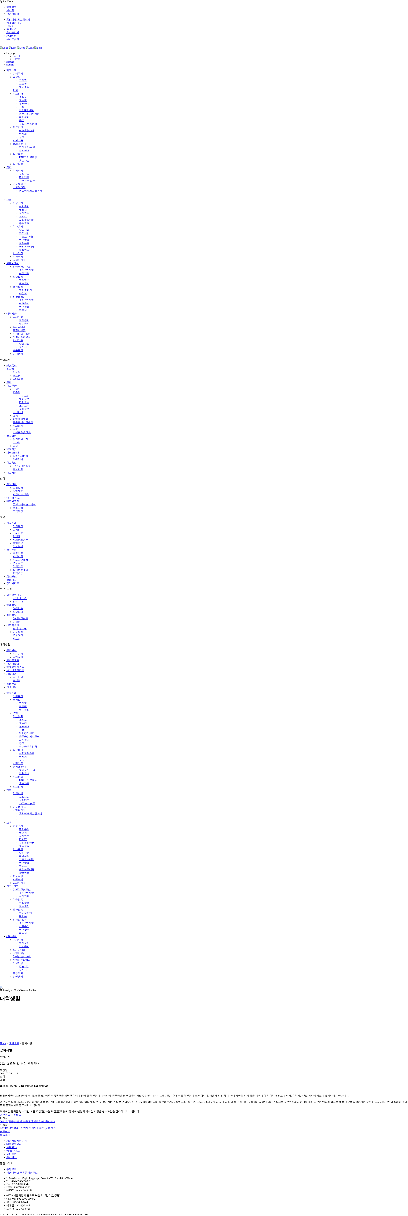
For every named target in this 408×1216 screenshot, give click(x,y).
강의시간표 (12, 583)
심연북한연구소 (15, 595)
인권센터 (11, 687)
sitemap (10, 61)
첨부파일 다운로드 (10, 1114)
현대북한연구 (20, 618)
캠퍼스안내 (12, 452)
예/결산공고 (13, 1150)
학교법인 (11, 435)
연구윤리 (18, 635)
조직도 (16, 389)
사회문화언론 (20, 539)
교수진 (16, 392)
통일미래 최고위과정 (18, 19)
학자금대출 (12, 660)
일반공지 (18, 657)
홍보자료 (18, 469)
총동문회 (11, 683)
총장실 (10, 369)
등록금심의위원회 (23, 422)
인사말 (16, 372)
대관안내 (18, 459)
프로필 (16, 375)
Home (3, 1043)
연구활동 (18, 631)
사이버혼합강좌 (15, 670)
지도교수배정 (20, 559)
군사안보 (18, 533)
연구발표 (18, 563)
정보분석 (18, 546)
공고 (15, 429)
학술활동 (11, 605)
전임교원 (24, 395)
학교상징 (11, 472)
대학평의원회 (20, 419)
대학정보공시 (14, 1144)
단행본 (16, 621)
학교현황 (11, 385)
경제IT (16, 536)
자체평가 (18, 425)
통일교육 (18, 543)
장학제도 (18, 491)
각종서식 (11, 580)
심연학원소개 (20, 439)
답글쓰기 (5, 1131)
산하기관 (18, 601)
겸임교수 (24, 402)
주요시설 (18, 677)
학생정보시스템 (15, 667)
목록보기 (5, 1134)
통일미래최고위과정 (24, 504)
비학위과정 (12, 501)
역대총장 (18, 379)
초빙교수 (24, 405)
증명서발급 (12, 13)
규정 (15, 415)
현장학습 (18, 608)
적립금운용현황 (22, 432)
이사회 (16, 442)
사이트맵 (11, 1154)
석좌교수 (24, 409)
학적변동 (18, 573)
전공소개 (11, 523)
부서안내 (18, 412)
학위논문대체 (20, 569)
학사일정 (11, 576)
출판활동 (11, 615)
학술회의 (18, 611)
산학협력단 (12, 625)
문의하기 (11, 1157)
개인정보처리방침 (16, 1140)
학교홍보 (11, 462)
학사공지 (18, 653)
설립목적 (11, 365)
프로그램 (18, 507)
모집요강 (18, 487)
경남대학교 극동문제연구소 (22, 1172)
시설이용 (11, 673)
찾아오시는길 (20, 456)
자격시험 (18, 556)
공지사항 (11, 650)
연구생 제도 (13, 497)
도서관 (16, 680)
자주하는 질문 (21, 494)
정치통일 (18, 526)
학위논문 (18, 566)
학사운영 (11, 549)
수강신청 (18, 553)
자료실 (16, 638)
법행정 (16, 529)
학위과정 (11, 484)
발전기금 (11, 449)
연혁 (8, 382)
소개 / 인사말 (20, 598)
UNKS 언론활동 (22, 466)
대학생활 (14, 1043)
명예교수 (24, 399)
